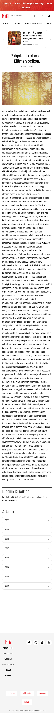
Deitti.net (11, 693)
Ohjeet (8, 670)
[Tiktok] (49, 16)
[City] (8, 642)
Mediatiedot (8, 654)
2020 (7, 520)
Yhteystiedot (8, 648)
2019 (7, 530)
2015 (7, 567)
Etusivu (6, 24)
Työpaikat (8, 659)
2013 (7, 586)
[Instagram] (42, 16)
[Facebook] (34, 16)
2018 (7, 539)
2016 (7, 558)
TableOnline (27, 693)
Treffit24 (27, 702)
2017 (7, 548)
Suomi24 (42, 693)
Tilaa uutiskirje (8, 665)
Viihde (17, 24)
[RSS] (49, 642)
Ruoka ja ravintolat (33, 24)
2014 (7, 577)
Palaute (8, 676)
